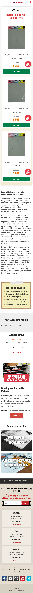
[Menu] (3, 3)
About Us (5, 481)
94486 (9, 55)
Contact (24, 481)
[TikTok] (28, 580)
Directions (17, 524)
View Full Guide (16, 415)
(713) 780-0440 (16, 539)
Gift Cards (18, 481)
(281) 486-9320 (16, 557)
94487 (9, 109)
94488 (9, 162)
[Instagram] (10, 580)
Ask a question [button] (16, 353)
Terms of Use (21, 590)
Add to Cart (16, 72)
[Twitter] (16, 580)
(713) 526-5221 (16, 521)
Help (29, 481)
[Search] (7, 3)
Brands (11, 481)
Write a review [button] (16, 348)
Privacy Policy (12, 590)
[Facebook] (4, 580)
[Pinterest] (22, 580)
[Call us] (25, 3)
